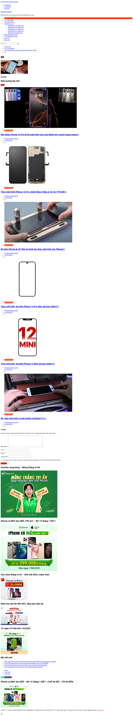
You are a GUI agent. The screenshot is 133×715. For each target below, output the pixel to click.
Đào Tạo (7, 40)
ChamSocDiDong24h (11, 138)
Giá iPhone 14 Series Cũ (16, 25)
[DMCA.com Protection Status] (6, 678)
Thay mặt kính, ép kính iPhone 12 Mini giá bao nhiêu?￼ (28, 364)
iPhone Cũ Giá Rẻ (6, 12)
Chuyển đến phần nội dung (9, 2)
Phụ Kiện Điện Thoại (11, 36)
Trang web (4, 456)
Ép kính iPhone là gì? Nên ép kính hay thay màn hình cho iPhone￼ (33, 249)
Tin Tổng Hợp (8, 20)
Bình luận (4, 446)
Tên (2, 450)
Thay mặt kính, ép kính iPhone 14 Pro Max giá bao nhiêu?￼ (30, 306)
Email (3, 453)
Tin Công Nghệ (9, 22)
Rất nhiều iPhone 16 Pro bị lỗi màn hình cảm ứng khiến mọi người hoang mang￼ (40, 134)
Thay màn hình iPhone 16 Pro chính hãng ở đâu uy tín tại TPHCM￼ (33, 192)
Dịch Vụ (7, 38)
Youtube (7, 8)
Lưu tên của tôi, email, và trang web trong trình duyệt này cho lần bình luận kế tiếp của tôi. (32, 460)
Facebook (7, 5)
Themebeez (100, 710)
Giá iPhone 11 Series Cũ (16, 31)
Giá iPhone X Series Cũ (15, 33)
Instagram (7, 7)
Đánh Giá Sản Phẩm (11, 34)
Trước (2, 85)
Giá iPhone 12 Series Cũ (16, 29)
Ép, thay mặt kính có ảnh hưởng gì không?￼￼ (23, 418)
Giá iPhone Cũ (8, 24)
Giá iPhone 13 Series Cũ (16, 27)
